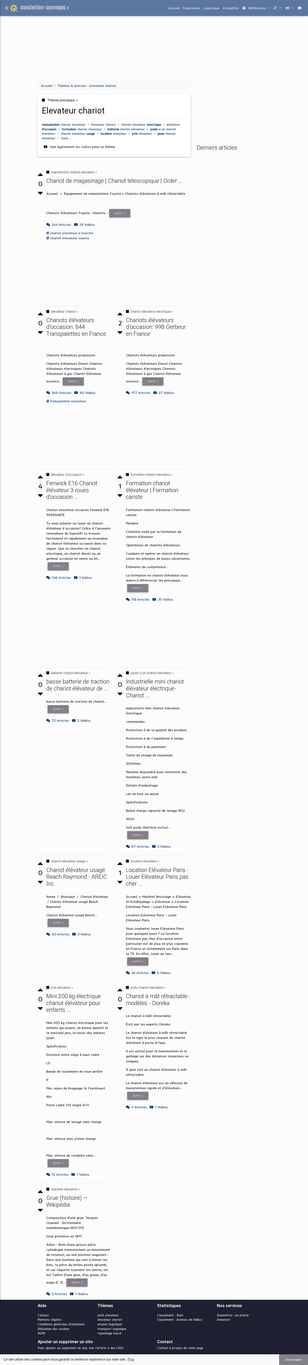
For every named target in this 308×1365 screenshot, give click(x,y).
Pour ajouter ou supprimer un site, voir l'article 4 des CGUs (80, 1348)
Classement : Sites (170, 1315)
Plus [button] (131, 1359)
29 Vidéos (87, 224)
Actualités (231, 8)
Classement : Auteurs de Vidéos (179, 1320)
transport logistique (111, 1329)
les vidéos (83, 147)
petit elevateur (108, 1315)
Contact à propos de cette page (180, 1348)
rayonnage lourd (109, 1333)
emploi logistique (109, 1324)
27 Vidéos (166, 393)
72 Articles (60, 720)
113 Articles (140, 599)
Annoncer (223, 1320)
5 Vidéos (84, 720)
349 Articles (61, 393)
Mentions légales (49, 1320)
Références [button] (257, 8)
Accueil (174, 8)
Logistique (211, 8)
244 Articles (61, 224)
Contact (43, 1315)
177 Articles (140, 393)
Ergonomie (191, 8)
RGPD (41, 1333)
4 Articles (139, 1107)
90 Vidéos (88, 393)
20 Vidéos (165, 599)
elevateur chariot (109, 1320)
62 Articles (60, 934)
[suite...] (120, 213)
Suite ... (66, 138)
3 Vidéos (84, 934)
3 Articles (59, 1294)
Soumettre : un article (233, 1315)
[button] (277, 8)
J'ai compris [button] (293, 1359)
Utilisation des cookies (53, 1329)
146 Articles (61, 577)
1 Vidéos (85, 577)
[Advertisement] (154, 47)
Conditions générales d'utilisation (61, 1324)
